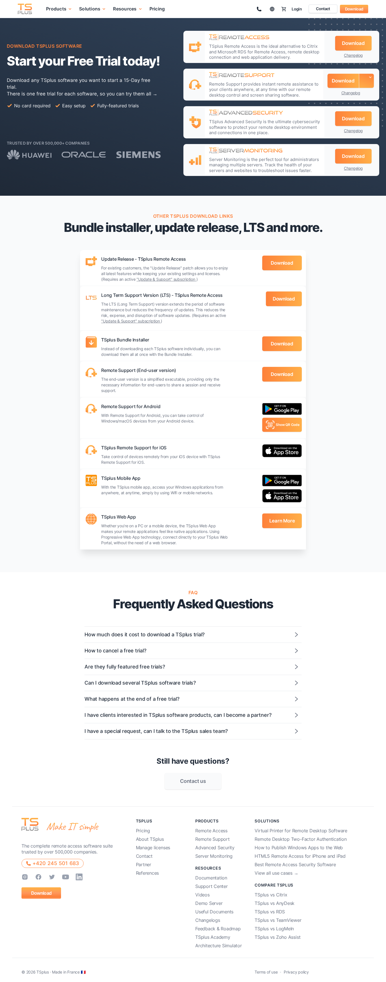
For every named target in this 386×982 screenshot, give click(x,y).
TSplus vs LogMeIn (274, 928)
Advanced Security (215, 847)
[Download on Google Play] (282, 410)
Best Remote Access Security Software (295, 864)
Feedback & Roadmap (218, 928)
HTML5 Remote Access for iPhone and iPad (300, 856)
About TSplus (150, 839)
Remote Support (212, 839)
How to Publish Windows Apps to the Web (299, 847)
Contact (323, 8)
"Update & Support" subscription (166, 279)
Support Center (211, 886)
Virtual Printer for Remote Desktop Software (301, 830)
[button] (58, 9)
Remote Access (211, 830)
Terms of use (266, 972)
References (147, 873)
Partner (143, 864)
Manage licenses (153, 847)
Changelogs (207, 920)
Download (354, 8)
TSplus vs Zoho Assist (277, 937)
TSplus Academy (212, 937)
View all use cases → (276, 873)
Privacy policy (296, 972)
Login (297, 8)
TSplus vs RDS (270, 911)
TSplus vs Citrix (271, 895)
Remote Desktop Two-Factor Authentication (300, 839)
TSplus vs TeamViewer (278, 920)
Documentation (211, 878)
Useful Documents (214, 911)
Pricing (157, 9)
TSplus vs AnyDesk (274, 903)
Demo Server (208, 903)
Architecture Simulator (218, 945)
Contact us (193, 781)
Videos (202, 895)
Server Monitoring (214, 856)
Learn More (282, 521)
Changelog (353, 55)
